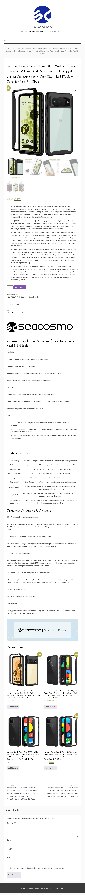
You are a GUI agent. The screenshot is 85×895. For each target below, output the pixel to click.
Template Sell (59, 888)
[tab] (14, 304)
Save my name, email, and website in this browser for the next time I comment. (38, 868)
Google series (34, 297)
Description (14, 304)
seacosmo (42, 27)
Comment (11, 823)
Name (9, 840)
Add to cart (20, 287)
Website (10, 858)
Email (9, 849)
